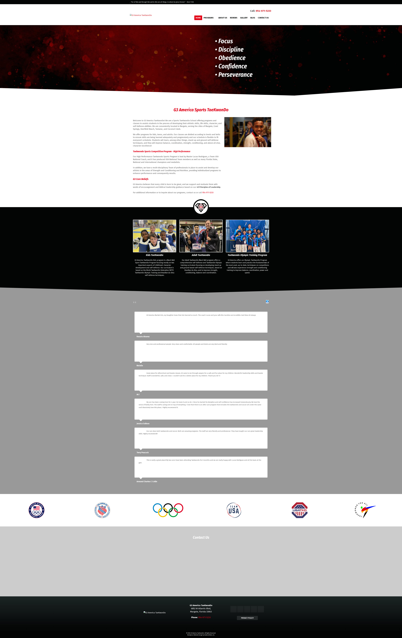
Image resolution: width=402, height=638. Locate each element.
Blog (252, 18)
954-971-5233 (263, 10)
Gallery (244, 18)
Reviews (233, 18)
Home (198, 18)
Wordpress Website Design (195, 635)
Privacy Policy (247, 618)
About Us (222, 18)
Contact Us (263, 18)
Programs (209, 18)
